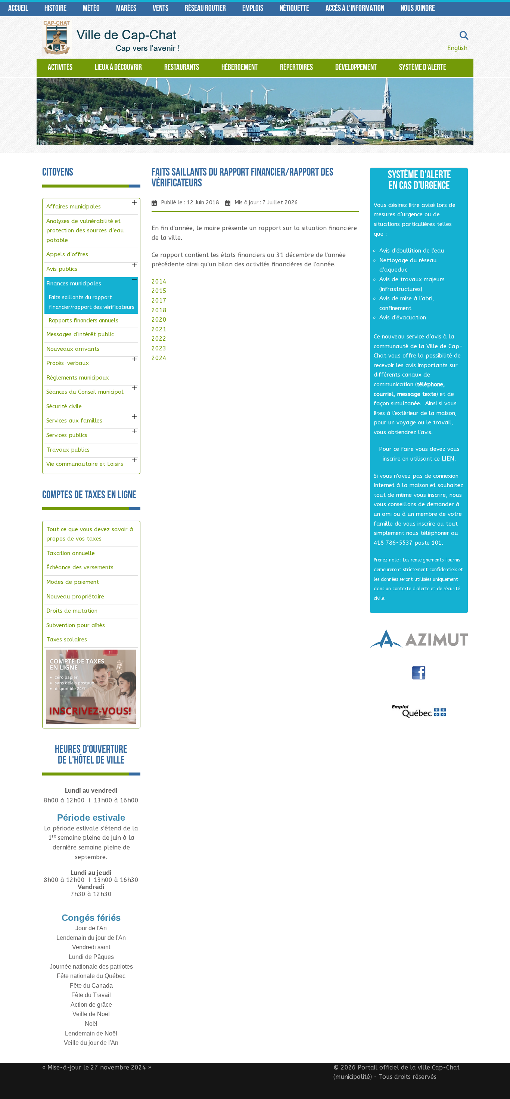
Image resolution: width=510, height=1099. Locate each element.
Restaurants (181, 68)
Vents (160, 8)
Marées (126, 8)
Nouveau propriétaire (75, 596)
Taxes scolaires (66, 639)
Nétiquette (294, 8)
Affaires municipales (73, 206)
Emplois (252, 8)
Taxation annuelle (70, 553)
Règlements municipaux (77, 377)
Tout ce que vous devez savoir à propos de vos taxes (89, 534)
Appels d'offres (67, 254)
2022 (159, 338)
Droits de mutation (71, 610)
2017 (159, 300)
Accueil (18, 8)
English (457, 48)
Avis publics (61, 269)
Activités (60, 68)
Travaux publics (68, 449)
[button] (134, 202)
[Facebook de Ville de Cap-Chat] (418, 675)
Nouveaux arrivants (72, 349)
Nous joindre (418, 8)
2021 (159, 329)
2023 (159, 348)
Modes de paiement (72, 582)
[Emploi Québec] (419, 711)
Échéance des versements (79, 567)
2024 (159, 358)
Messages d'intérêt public (80, 334)
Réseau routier (205, 8)
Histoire (55, 8)
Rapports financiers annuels (83, 321)
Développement (356, 68)
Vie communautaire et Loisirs (84, 464)
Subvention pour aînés (75, 625)
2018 (159, 310)
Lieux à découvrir (118, 68)
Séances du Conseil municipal (85, 391)
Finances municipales (73, 283)
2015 (159, 290)
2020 (159, 319)
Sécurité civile (64, 406)
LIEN (448, 458)
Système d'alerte (422, 68)
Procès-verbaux (67, 363)
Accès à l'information (355, 8)
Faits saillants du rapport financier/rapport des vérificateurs (91, 302)
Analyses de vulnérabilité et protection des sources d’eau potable (85, 231)
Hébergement (239, 68)
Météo (91, 8)
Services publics (66, 435)
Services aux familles (74, 420)
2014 (159, 281)
